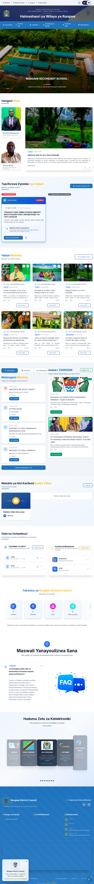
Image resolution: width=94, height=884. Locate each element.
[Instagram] (89, 805)
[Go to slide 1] (4, 88)
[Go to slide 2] (8, 88)
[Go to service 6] (49, 780)
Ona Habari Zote (83, 257)
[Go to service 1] (40, 780)
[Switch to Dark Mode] (79, 3)
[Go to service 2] (42, 780)
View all (87, 485)
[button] (23, 682)
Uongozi (32, 2)
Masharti (74, 878)
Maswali (7, 2)
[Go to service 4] (46, 780)
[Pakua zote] (37, 557)
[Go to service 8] (53, 780)
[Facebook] (84, 805)
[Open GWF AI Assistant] (89, 879)
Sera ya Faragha (61, 878)
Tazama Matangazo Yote (23, 468)
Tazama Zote (38, 547)
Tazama (15, 398)
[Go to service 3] (44, 780)
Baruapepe (43, 2)
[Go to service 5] (47, 780)
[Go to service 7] (51, 780)
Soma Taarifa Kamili (12, 237)
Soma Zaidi (31, 165)
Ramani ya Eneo (86, 878)
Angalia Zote (85, 370)
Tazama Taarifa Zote (82, 186)
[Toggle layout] (26, 861)
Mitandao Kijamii (19, 2)
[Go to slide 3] (11, 88)
